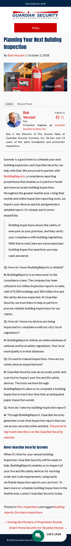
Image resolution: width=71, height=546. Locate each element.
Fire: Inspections (27, 507)
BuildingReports (14, 176)
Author (9, 104)
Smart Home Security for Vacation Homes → (38, 527)
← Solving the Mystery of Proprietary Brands (33, 522)
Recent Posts (24, 104)
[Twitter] (62, 117)
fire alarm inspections (28, 512)
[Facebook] (57, 117)
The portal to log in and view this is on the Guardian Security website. (35, 431)
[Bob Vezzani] (13, 119)
